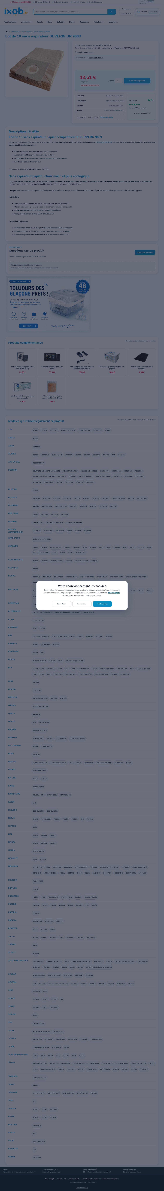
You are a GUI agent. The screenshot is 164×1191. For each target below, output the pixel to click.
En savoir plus (114, 593)
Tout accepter (102, 604)
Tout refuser (61, 604)
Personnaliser (82, 604)
